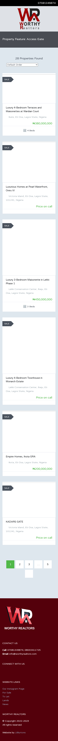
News (5, 704)
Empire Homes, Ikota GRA (20, 456)
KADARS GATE (14, 521)
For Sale (6, 692)
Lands (5, 700)
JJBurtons (20, 732)
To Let (5, 696)
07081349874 (47, 3)
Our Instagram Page (13, 688)
